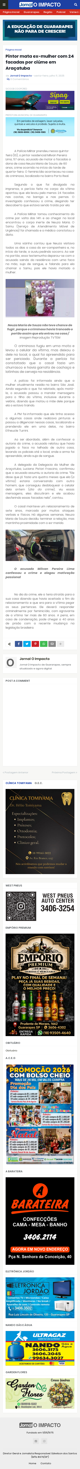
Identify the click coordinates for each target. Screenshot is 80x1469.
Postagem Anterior (16, 772)
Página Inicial (11, 12)
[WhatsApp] (43, 644)
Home (32, 1463)
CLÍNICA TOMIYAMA (19, 783)
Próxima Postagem (63, 772)
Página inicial (14, 49)
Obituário (11, 1050)
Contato (46, 1463)
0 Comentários (19, 79)
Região (48, 12)
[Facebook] (18, 644)
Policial (61, 12)
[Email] (52, 644)
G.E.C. (39, 783)
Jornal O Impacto (35, 658)
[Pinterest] (35, 644)
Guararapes (31, 12)
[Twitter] (27, 644)
